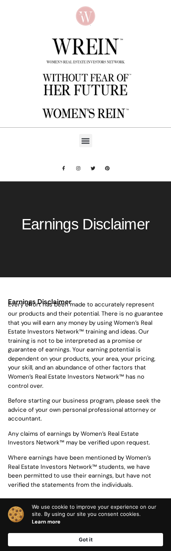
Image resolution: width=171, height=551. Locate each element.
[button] (85, 140)
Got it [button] (86, 539)
